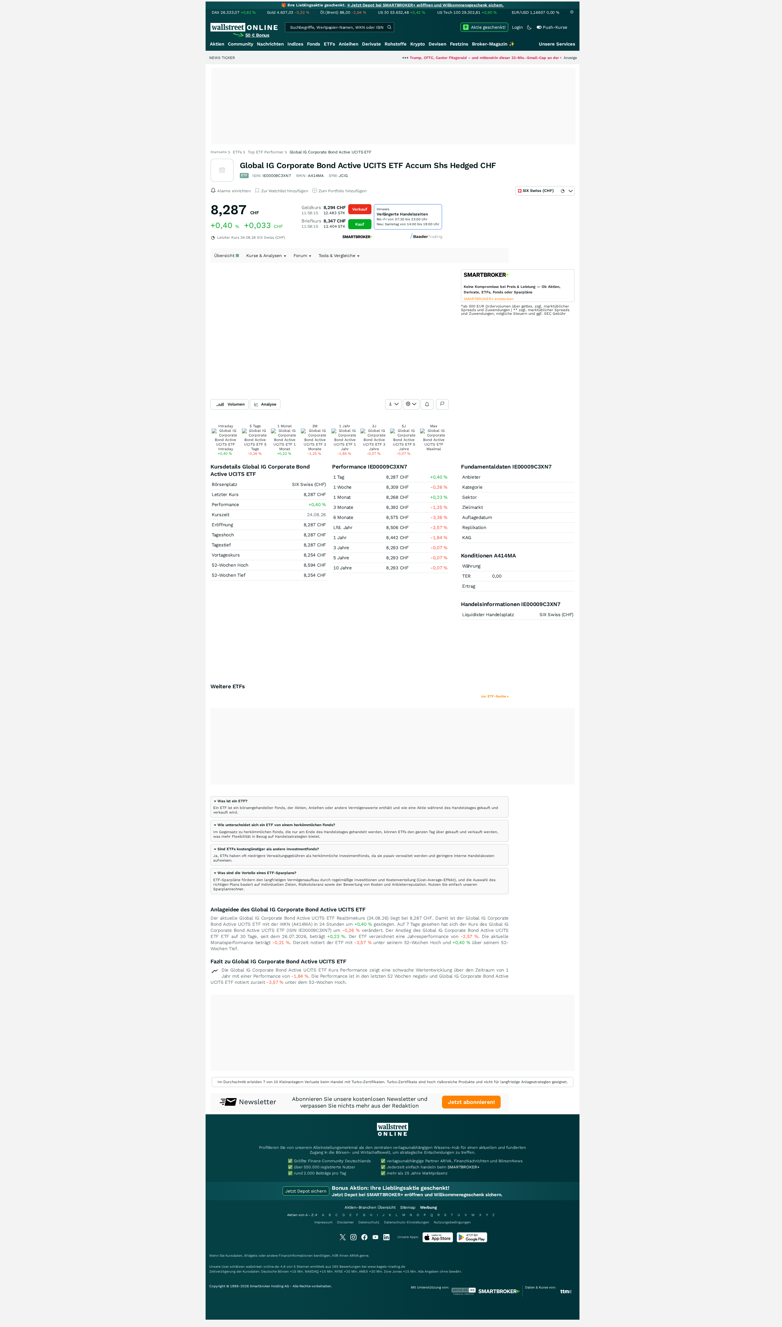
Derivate (371, 44)
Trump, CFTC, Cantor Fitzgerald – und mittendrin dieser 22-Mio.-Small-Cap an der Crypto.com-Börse (461, 58)
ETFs (329, 44)
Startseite (218, 152)
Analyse (268, 404)
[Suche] (389, 27)
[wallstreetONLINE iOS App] (437, 1241)
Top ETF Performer (265, 152)
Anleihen (348, 44)
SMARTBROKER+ (463, 1167)
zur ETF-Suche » (495, 696)
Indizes (295, 44)
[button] (230, 801)
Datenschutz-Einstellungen (406, 1222)
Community (240, 44)
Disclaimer (345, 1222)
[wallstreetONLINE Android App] (472, 1241)
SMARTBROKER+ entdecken (488, 299)
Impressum (323, 1222)
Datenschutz (368, 1222)
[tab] (359, 807)
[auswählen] (393, 404)
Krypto (417, 44)
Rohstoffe (396, 44)
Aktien (217, 44)
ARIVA (354, 1256)
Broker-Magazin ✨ (493, 44)
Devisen (437, 44)
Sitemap (407, 1207)
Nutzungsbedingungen (452, 1222)
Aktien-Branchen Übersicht (370, 1207)
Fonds (313, 44)
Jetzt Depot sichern (306, 1191)
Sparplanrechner (228, 889)
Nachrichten (270, 44)
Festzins (459, 44)
